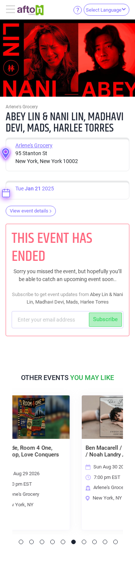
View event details (29, 211)
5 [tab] (63, 542)
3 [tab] (42, 542)
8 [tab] (94, 542)
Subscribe (105, 319)
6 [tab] (73, 542)
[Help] (78, 9)
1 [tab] (21, 542)
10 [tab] (115, 542)
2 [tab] (31, 542)
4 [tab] (52, 542)
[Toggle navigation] (11, 10)
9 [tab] (105, 542)
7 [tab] (84, 542)
